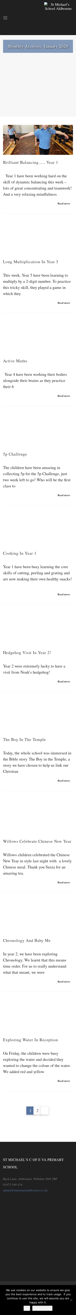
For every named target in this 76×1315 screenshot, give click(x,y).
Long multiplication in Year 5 (30, 261)
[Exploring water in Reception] (38, 1017)
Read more (64, 203)
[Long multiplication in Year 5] (38, 239)
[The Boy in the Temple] (38, 717)
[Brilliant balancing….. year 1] (38, 140)
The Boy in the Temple (24, 739)
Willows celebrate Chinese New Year (37, 841)
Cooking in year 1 (19, 553)
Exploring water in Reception (30, 1039)
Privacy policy (42, 1308)
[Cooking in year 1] (38, 531)
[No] (71, 1300)
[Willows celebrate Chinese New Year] (38, 817)
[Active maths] (38, 338)
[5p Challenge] (38, 431)
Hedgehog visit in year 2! (27, 652)
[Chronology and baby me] (38, 918)
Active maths (15, 361)
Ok (27, 1308)
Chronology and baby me (27, 940)
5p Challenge (15, 454)
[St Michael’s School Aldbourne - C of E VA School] (58, 17)
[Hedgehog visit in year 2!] (38, 630)
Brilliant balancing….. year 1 (30, 162)
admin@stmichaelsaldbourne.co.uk (25, 1190)
